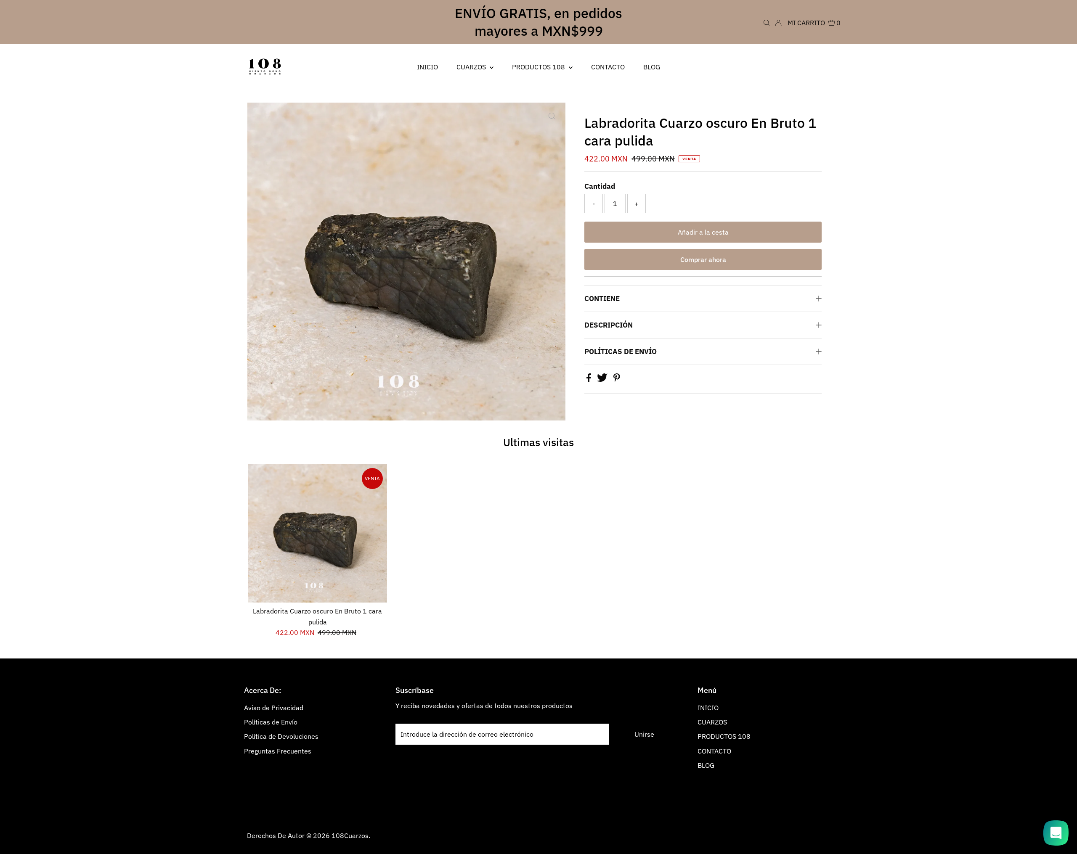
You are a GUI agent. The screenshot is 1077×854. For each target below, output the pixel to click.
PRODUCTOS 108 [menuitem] (539, 67)
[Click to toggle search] (766, 22)
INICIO (708, 707)
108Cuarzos (350, 835)
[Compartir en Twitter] (603, 379)
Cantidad (599, 186)
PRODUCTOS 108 (724, 736)
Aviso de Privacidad (273, 707)
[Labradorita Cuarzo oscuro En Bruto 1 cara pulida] (317, 533)
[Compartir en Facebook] (589, 379)
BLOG (706, 765)
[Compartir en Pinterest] (616, 379)
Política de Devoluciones (281, 736)
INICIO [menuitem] (427, 67)
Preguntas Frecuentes (277, 751)
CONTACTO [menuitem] (608, 67)
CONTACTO (714, 751)
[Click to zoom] (552, 116)
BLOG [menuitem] (651, 67)
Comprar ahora (703, 259)
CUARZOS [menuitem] (472, 67)
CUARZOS (712, 722)
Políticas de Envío (270, 722)
